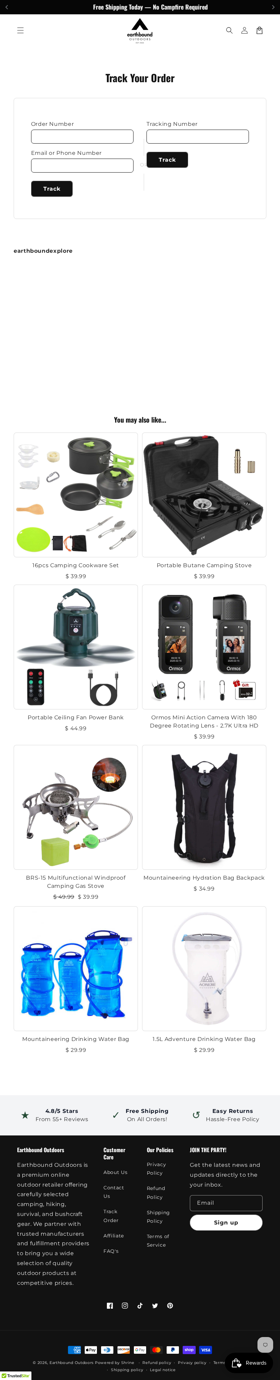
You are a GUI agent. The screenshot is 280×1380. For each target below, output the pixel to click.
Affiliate (113, 1236)
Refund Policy (156, 1192)
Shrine (128, 1362)
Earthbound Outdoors (72, 1362)
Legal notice (163, 1369)
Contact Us (113, 1192)
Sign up (226, 1222)
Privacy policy (192, 1362)
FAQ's (110, 1251)
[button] (20, 30)
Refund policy (156, 1362)
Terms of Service (158, 1240)
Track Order (110, 1215)
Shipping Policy (158, 1216)
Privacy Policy (156, 1168)
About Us (115, 1172)
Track (51, 189)
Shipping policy (127, 1369)
